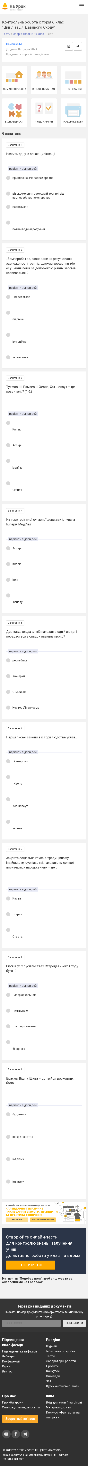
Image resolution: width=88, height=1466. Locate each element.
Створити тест (30, 1265)
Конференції (11, 1361)
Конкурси (53, 1371)
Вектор (7, 1371)
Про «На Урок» (12, 1402)
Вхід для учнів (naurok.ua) (64, 1402)
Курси (6, 1366)
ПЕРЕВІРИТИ (74, 1323)
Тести (50, 1356)
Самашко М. (14, 44)
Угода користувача (15, 1454)
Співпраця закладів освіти (21, 1407)
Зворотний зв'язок (20, 1419)
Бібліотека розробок (61, 1351)
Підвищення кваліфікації (19, 1351)
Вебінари (8, 1356)
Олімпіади (53, 1376)
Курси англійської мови (62, 1386)
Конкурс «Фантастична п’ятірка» (63, 1415)
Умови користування (42, 1454)
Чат (48, 1381)
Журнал (51, 1346)
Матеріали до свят (59, 1407)
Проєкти (52, 1366)
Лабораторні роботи (61, 1361)
